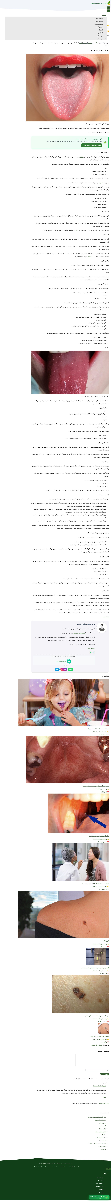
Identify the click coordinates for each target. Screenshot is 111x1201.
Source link (106, 617)
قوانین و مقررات (55, 1163)
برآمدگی (82, 157)
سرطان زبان (102, 1140)
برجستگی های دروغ (100, 1120)
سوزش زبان (102, 1123)
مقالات (104, 15)
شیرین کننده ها (99, 27)
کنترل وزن (100, 33)
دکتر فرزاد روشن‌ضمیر (79, 633)
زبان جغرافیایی (102, 1128)
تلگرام (57, 669)
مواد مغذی (100, 38)
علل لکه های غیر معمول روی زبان (97, 1117)
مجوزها (40, 1163)
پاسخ (104, 1097)
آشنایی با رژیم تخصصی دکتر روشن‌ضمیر (91, 145)
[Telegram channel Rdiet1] (93, 652)
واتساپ (70, 669)
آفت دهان (103, 1126)
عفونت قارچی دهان (100, 1131)
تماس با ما (61, 1163)
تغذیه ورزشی (99, 21)
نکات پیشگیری (102, 1146)
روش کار (66, 1163)
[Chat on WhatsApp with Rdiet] (90, 652)
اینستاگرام (63, 669)
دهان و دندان (102, 1103)
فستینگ (101, 30)
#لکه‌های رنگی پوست (97, 1045)
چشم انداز (103, 1149)
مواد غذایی (100, 36)
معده (89, 256)
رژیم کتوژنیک (99, 18)
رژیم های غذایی (99, 24)
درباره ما (70, 1163)
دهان (77, 230)
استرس (101, 182)
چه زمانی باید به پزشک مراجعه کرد (96, 1143)
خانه (107, 1103)
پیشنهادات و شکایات (47, 1163)
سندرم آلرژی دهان (101, 1137)
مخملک (104, 1134)
